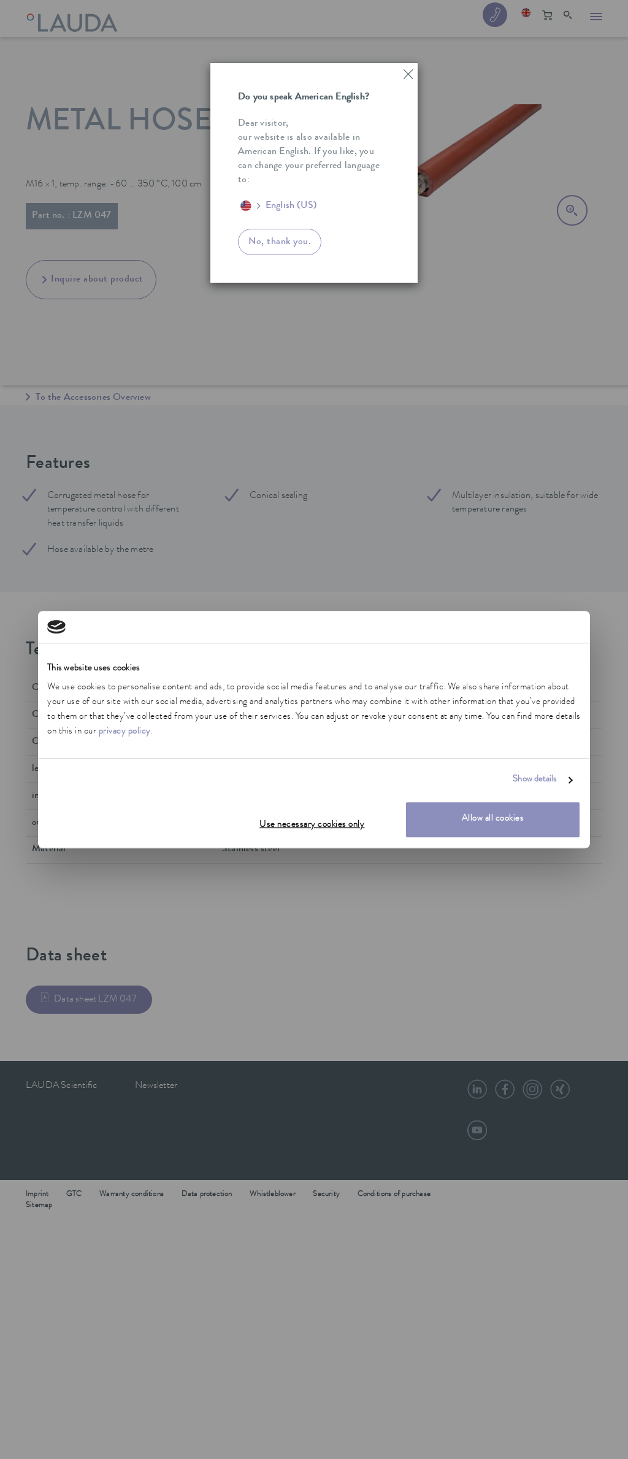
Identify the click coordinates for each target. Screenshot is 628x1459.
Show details (535, 779)
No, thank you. (279, 242)
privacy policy (125, 732)
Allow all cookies (493, 819)
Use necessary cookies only (311, 825)
